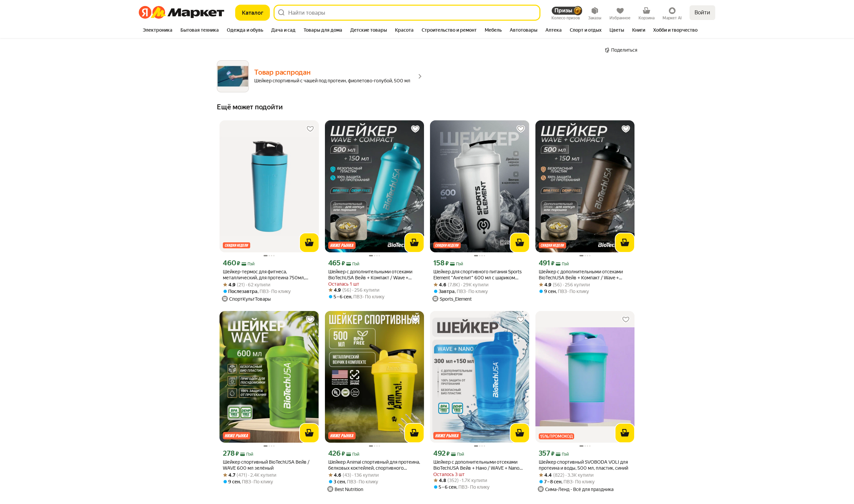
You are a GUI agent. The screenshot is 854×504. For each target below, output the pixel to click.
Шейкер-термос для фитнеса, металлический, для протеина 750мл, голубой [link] (264, 275)
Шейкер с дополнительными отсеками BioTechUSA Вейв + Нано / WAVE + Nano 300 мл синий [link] (476, 465)
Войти (702, 12)
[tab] (157, 31)
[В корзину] (309, 243)
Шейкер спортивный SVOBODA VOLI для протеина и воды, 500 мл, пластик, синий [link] (583, 465)
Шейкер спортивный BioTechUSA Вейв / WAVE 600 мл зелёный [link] (266, 465)
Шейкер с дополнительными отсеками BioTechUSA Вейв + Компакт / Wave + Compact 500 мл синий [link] (370, 275)
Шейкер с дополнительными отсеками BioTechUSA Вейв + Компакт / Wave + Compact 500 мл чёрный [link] (581, 275)
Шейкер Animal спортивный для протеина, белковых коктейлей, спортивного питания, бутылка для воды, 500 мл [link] (374, 465)
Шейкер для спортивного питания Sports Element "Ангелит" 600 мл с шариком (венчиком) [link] (477, 275)
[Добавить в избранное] (310, 129)
